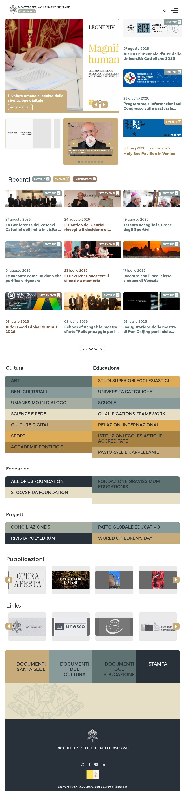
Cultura (66, 753)
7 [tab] (99, 162)
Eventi (60, 179)
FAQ (144, 753)
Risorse (115, 753)
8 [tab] (102, 162)
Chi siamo (50, 753)
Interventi (83, 179)
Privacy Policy (106, 759)
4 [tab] (89, 162)
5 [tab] (92, 162)
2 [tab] (82, 162)
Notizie (39, 179)
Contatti (130, 753)
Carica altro (92, 348)
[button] (90, 139)
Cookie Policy (83, 759)
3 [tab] (86, 162)
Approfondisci (20, 107)
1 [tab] (79, 162)
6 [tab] (95, 162)
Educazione (83, 753)
